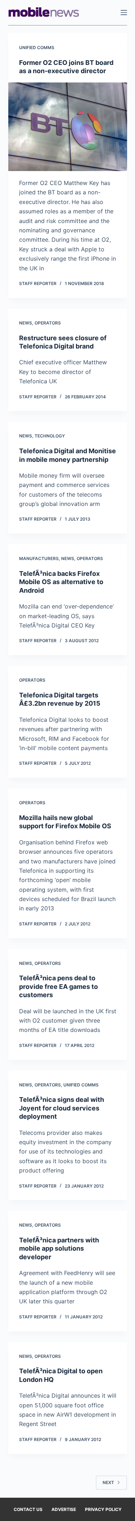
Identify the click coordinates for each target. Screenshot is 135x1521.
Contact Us (28, 1509)
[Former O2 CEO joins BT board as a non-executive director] (67, 126)
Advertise (63, 1509)
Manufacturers (39, 558)
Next (108, 1482)
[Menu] (124, 12)
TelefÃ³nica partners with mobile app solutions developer (59, 1248)
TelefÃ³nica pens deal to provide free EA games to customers (58, 986)
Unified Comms (36, 47)
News (25, 323)
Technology (50, 436)
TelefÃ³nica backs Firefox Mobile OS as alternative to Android (61, 582)
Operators (48, 323)
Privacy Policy (103, 1509)
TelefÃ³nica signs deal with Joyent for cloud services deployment (61, 1108)
